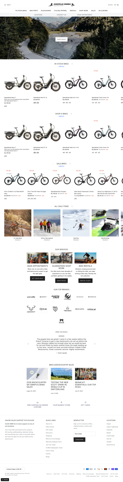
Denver (109, 439)
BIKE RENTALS (61, 39)
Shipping (49, 436)
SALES (93, 10)
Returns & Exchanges (53, 439)
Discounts (49, 433)
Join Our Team (51, 445)
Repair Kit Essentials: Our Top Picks (85, 384)
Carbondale (110, 436)
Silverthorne (111, 445)
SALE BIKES (61, 164)
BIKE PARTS (34, 10)
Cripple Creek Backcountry (17, 473)
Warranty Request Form (54, 442)
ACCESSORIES (46, 10)
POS (26, 473)
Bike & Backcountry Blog (61, 365)
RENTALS (73, 10)
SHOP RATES (61, 280)
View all (61, 66)
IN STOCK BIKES (21, 10)
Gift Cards (49, 430)
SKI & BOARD (103, 10)
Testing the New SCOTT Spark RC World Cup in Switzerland (59, 385)
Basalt (109, 433)
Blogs (48, 457)
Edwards (109, 430)
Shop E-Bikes (61, 114)
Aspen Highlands (112, 427)
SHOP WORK (83, 10)
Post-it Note (50, 451)
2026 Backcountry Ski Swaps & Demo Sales (36, 384)
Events (48, 454)
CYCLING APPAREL (60, 10)
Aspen (109, 424)
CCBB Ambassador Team (54, 448)
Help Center (50, 427)
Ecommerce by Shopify (11, 475)
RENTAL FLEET (85, 280)
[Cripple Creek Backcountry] (62, 5)
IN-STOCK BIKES (61, 64)
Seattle (109, 442)
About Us (49, 424)
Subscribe (79, 439)
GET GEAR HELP (37, 278)
